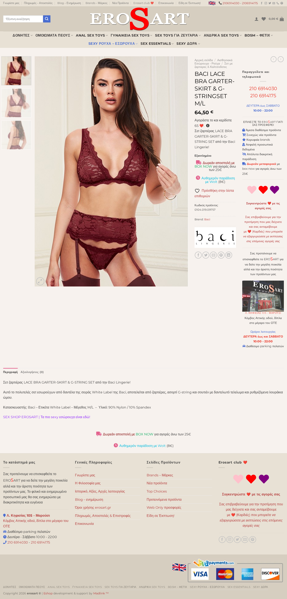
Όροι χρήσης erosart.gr (93, 508)
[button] (256, 19)
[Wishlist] (264, 19)
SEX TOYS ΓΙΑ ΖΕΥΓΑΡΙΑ (176, 35)
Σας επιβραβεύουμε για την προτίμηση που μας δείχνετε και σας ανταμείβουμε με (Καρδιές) (251, 515)
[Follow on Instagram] (266, 3)
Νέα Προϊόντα (120, 3)
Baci (207, 219)
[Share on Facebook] (198, 255)
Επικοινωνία (166, 3)
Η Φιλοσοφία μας (88, 483)
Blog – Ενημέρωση (69, 3)
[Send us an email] (274, 3)
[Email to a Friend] (213, 255)
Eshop (48, 593)
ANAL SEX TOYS (90, 35)
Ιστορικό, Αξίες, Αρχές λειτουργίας (100, 491)
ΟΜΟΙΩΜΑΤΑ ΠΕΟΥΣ (53, 35)
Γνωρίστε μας (11, 3)
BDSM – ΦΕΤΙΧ (257, 35)
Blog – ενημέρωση (89, 500)
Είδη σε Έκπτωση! (190, 3)
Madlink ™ (101, 593)
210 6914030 (263, 88)
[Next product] (273, 59)
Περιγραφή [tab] (10, 372)
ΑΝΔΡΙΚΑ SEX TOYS (221, 35)
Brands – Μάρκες (96, 3)
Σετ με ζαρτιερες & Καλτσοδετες (214, 65)
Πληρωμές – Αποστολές (38, 3)
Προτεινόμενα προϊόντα (164, 500)
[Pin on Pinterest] (221, 255)
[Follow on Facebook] (261, 3)
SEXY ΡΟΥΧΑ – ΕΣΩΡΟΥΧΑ (111, 44)
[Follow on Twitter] (270, 3)
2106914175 (250, 3)
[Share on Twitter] (205, 255)
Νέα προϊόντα (157, 483)
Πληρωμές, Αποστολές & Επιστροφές (103, 516)
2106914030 (230, 3)
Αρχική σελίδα (204, 60)
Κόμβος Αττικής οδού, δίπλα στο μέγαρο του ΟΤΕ (35, 521)
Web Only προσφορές (164, 508)
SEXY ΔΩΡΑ (186, 44)
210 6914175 (263, 95)
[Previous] (43, 171)
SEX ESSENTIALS (156, 44)
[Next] (180, 171)
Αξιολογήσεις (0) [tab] (32, 372)
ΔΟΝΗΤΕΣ (21, 35)
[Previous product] (281, 59)
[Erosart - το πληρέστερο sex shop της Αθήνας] (139, 18)
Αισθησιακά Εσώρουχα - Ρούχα (213, 61)
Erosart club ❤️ (143, 3)
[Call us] (277, 3)
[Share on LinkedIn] (228, 255)
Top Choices (157, 491)
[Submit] (46, 18)
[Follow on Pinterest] (281, 3)
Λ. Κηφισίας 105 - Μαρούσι (263, 312)
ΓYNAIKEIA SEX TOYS (130, 35)
